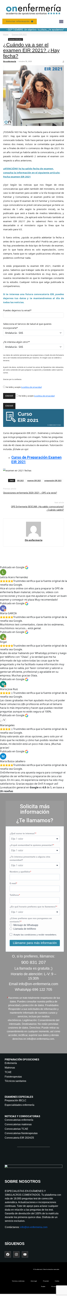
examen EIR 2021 (34, 480)
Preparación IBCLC (15, 1100)
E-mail (13, 883)
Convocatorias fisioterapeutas (21, 1133)
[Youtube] (25, 1254)
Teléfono (14, 895)
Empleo (43, 1286)
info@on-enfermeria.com (33, 1227)
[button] (61, 21)
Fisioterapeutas (13, 1076)
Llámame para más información (35, 943)
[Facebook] (8, 1254)
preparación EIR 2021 (53, 480)
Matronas (10, 1067)
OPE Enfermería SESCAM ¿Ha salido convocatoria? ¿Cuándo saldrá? (37, 508)
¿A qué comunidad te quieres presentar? (31, 845)
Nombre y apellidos (20, 871)
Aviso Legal (34, 1281)
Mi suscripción (55, 1286)
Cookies (57, 1281)
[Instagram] (16, 1254)
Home (5, 34)
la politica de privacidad (31, 387)
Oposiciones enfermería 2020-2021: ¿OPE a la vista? (30, 492)
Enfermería (11, 1063)
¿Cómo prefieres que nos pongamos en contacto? (31, 920)
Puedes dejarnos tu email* (17, 310)
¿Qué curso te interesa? (22, 833)
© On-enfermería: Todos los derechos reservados (46, 1269)
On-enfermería (9, 61)
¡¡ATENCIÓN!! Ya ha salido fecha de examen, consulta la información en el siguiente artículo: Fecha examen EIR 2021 (31, 172)
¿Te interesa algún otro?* (16, 341)
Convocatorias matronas (18, 1124)
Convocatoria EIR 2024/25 (19, 1137)
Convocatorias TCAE (16, 1129)
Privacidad (46, 1281)
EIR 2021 (20, 480)
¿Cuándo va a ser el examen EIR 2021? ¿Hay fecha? (31, 50)
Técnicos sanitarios (15, 1081)
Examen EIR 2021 (19, 34)
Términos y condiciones (18, 1281)
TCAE (8, 1072)
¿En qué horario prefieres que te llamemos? (33, 906)
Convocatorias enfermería (19, 1120)
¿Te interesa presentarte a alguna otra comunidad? (30, 858)
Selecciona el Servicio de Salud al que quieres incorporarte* (27, 325)
